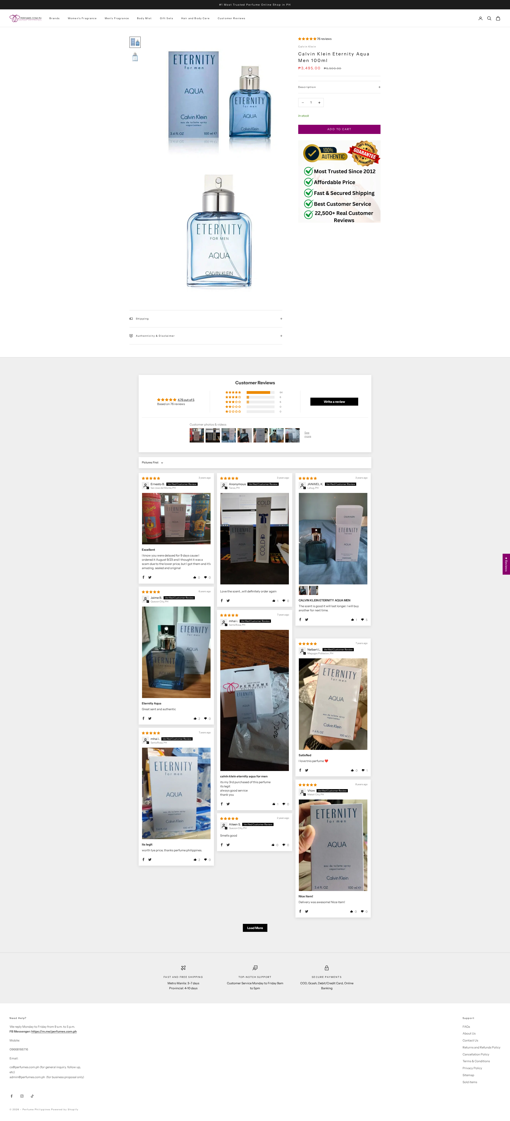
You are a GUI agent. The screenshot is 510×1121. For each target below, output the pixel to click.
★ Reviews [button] (506, 564)
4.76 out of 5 (186, 400)
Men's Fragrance (117, 18)
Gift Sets (166, 18)
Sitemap (468, 1075)
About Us (469, 1033)
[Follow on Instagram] (22, 1096)
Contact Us (470, 1040)
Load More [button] (255, 928)
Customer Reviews (232, 18)
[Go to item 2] (135, 56)
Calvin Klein (307, 46)
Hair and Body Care (195, 18)
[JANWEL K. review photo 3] (313, 590)
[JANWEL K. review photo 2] (303, 590)
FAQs (466, 1027)
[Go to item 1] (135, 42)
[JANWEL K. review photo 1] (333, 539)
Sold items (470, 1082)
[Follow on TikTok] (32, 1096)
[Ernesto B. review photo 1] (176, 519)
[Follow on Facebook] (12, 1096)
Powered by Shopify (64, 1109)
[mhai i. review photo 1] (254, 700)
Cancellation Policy (476, 1054)
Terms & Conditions (476, 1061)
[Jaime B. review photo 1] (176, 652)
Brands (54, 18)
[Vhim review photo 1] (333, 845)
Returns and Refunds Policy (481, 1047)
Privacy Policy (472, 1068)
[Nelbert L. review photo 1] (333, 704)
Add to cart (339, 129)
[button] (307, 39)
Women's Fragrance (82, 18)
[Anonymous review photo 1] (254, 539)
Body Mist (144, 18)
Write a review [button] (334, 402)
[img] (151, 478)
